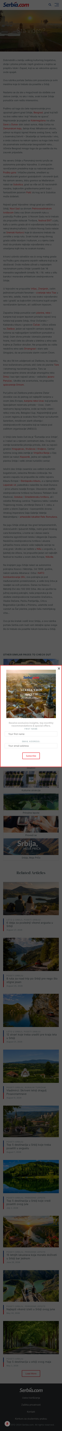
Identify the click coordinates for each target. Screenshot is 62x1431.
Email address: (31, 741)
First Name (31, 729)
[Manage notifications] (7, 1423)
